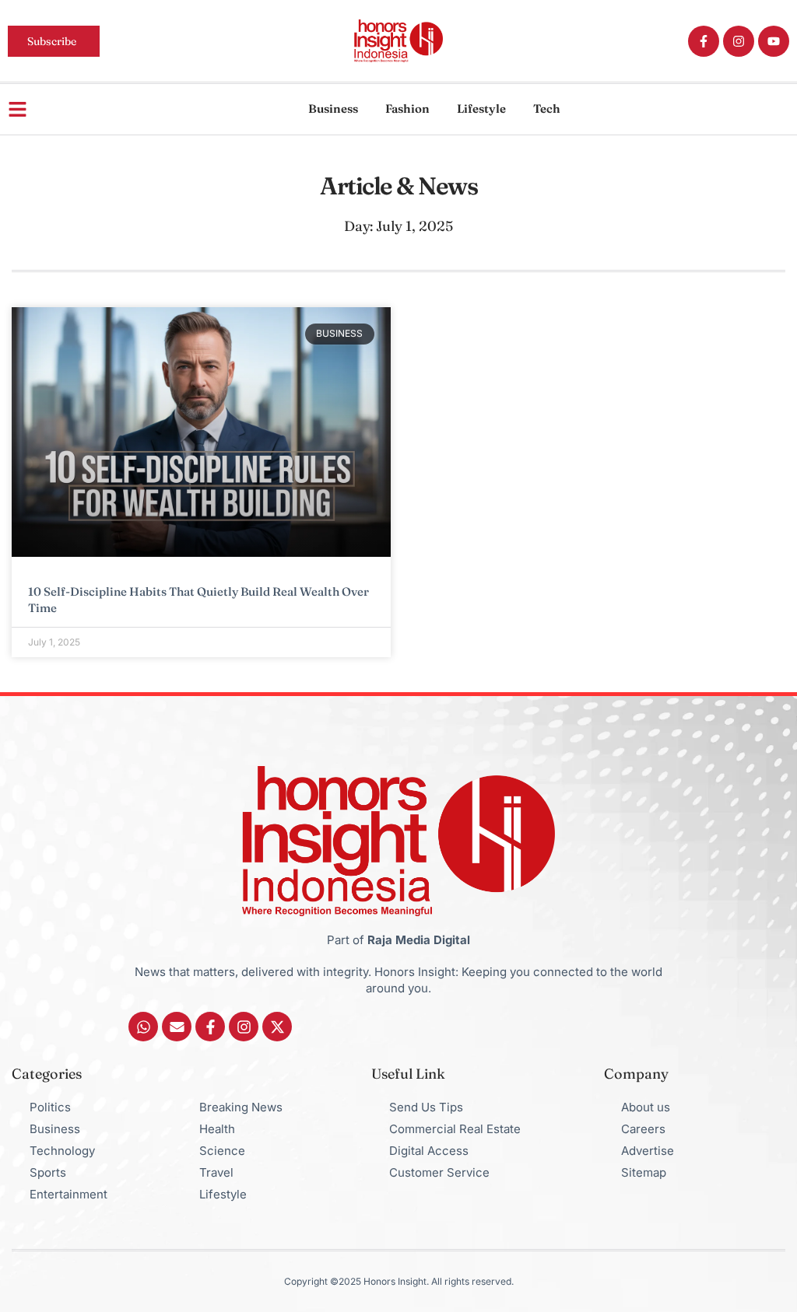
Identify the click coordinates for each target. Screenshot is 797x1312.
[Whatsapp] (143, 1026)
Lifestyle (481, 108)
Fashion (407, 108)
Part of (398, 939)
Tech (546, 108)
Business (333, 108)
